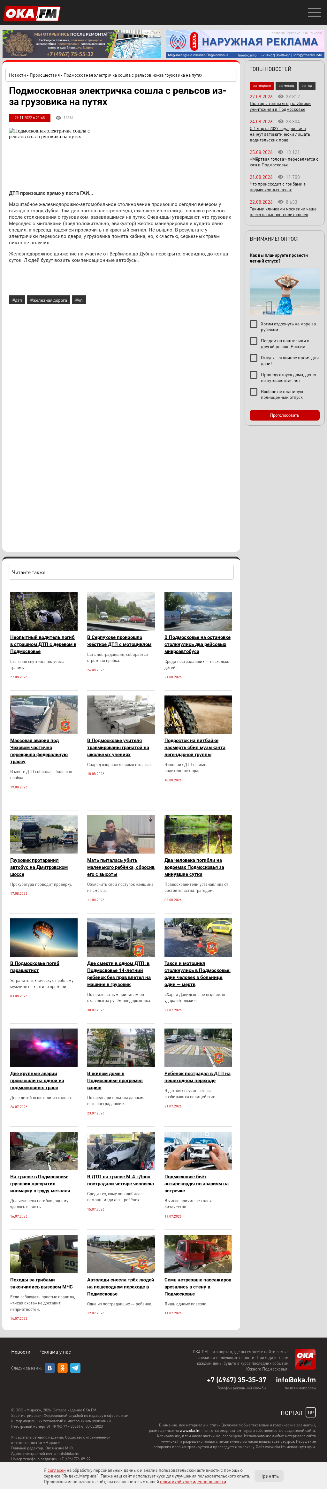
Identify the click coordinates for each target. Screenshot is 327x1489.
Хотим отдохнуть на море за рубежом (288, 326)
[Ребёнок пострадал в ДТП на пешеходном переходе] (198, 1065)
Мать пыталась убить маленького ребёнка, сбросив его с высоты (121, 867)
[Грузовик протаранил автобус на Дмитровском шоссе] (44, 852)
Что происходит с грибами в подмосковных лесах (278, 186)
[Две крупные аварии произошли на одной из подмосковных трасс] (44, 1065)
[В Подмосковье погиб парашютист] (44, 955)
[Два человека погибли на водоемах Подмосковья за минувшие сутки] (198, 852)
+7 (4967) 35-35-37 (236, 1379)
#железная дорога (48, 300)
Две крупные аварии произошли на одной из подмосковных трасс (37, 1080)
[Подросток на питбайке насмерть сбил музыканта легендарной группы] (198, 732)
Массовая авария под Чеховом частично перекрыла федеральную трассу (39, 751)
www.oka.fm (190, 1430)
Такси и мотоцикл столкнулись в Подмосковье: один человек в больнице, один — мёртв (197, 974)
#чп (79, 300)
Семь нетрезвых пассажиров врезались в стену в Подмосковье (197, 1287)
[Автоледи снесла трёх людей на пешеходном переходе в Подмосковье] (121, 1271)
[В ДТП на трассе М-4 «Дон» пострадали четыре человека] (121, 1168)
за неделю (262, 85)
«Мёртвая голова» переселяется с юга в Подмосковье (284, 161)
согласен (57, 1470)
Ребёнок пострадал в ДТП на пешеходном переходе (197, 1077)
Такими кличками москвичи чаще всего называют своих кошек (283, 211)
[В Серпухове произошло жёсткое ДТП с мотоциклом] (121, 629)
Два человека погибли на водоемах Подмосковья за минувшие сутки (194, 867)
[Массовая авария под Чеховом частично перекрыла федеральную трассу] (44, 732)
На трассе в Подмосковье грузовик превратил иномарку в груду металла (40, 1184)
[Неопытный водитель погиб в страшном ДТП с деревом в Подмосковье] (44, 629)
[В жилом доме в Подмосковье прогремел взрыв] (121, 1065)
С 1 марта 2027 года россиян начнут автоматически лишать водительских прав (280, 133)
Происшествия (45, 75)
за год (307, 85)
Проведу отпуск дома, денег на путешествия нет (289, 377)
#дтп (17, 300)
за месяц (286, 85)
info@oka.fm (296, 1379)
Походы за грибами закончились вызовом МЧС (41, 1283)
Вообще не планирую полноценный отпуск (282, 394)
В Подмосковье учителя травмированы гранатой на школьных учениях (118, 747)
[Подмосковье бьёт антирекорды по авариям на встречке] (198, 1168)
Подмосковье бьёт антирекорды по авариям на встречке (196, 1184)
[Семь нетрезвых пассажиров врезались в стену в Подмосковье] (198, 1271)
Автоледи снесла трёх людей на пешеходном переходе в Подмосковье (120, 1287)
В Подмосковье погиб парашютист (34, 967)
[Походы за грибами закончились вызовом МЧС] (44, 1271)
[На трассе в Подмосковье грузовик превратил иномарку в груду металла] (44, 1168)
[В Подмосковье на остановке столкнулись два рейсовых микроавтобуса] (198, 629)
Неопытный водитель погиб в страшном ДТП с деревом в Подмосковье (43, 644)
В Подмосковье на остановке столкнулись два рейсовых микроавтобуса (197, 644)
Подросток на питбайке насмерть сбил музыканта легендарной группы (194, 747)
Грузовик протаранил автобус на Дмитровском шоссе (39, 867)
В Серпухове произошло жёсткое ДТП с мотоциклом (119, 640)
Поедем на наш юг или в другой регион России (285, 343)
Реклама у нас (54, 1351)
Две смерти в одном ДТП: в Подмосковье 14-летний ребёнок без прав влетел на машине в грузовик (119, 974)
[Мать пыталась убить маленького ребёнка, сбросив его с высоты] (121, 852)
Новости (17, 75)
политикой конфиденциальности (193, 1481)
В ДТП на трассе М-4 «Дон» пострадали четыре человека (120, 1180)
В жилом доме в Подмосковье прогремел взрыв (115, 1080)
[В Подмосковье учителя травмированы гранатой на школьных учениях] (121, 732)
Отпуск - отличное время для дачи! (290, 360)
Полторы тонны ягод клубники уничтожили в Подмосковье (280, 106)
